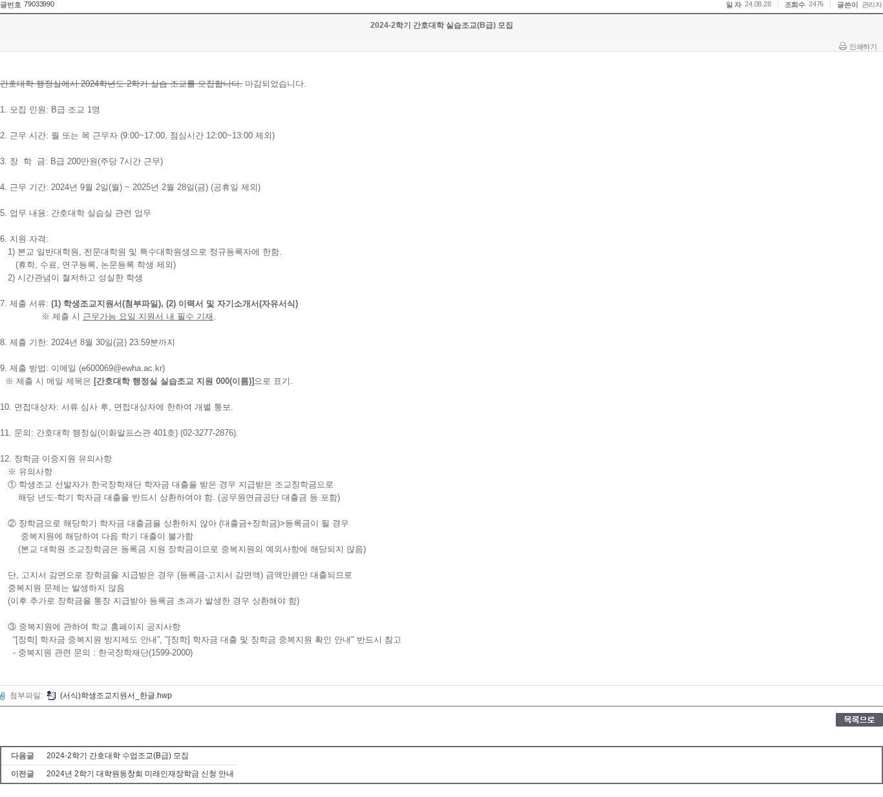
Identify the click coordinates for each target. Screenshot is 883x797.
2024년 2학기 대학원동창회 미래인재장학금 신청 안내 (140, 773)
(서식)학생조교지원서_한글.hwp (116, 695)
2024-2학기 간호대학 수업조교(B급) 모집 (118, 755)
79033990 (39, 4)
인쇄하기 (863, 46)
